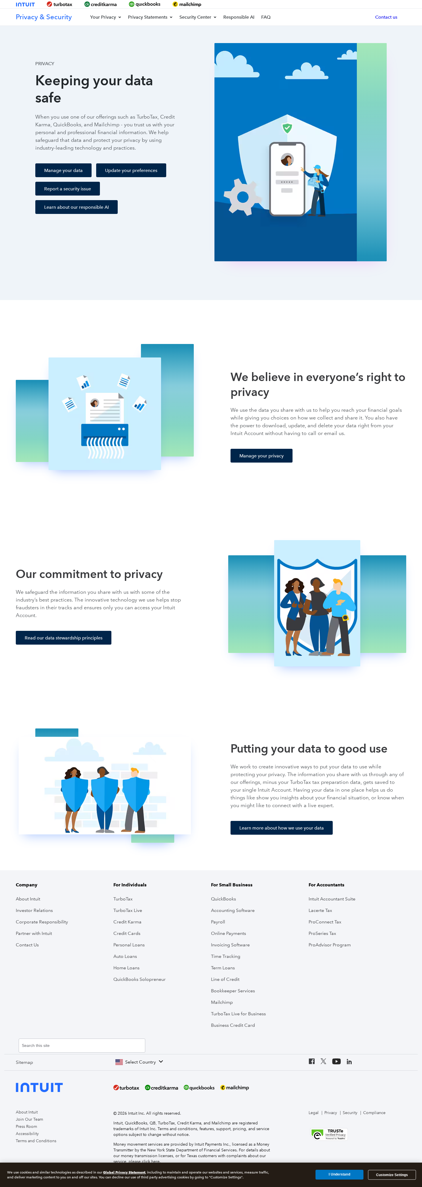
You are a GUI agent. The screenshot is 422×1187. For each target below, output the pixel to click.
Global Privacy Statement (124, 1172)
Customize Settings (392, 1175)
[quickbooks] (144, 4)
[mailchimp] (187, 4)
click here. (151, 1161)
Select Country (140, 1062)
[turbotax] (59, 4)
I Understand (339, 1175)
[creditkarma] (101, 4)
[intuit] (26, 4)
